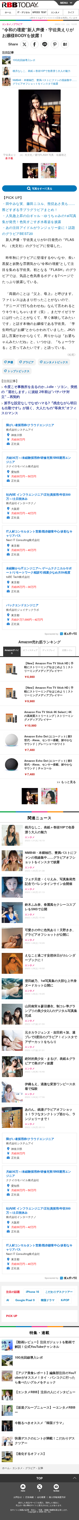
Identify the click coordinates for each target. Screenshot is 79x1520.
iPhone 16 (32, 1292)
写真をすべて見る (42, 188)
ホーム (8, 12)
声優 (10, 362)
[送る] (45, 44)
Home (23, 1491)
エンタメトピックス (55, 362)
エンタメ (55, 12)
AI (7, 1300)
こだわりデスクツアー (59, 1292)
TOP (39, 1478)
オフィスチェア (30, 650)
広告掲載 (29, 1497)
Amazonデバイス (12, 652)
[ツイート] (24, 44)
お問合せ (17, 1497)
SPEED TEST (39, 12)
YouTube (56, 1491)
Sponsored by (51, 633)
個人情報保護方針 (57, 1497)
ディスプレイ (48, 650)
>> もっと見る (66, 782)
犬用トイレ (67, 650)
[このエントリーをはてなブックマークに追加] (65, 44)
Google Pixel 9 (25, 1300)
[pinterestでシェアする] (55, 44)
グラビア (28, 362)
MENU (64, 3)
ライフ (71, 12)
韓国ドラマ (48, 1300)
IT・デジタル (23, 12)
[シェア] (35, 44)
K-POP (65, 1300)
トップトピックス (18, 371)
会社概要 (41, 1497)
